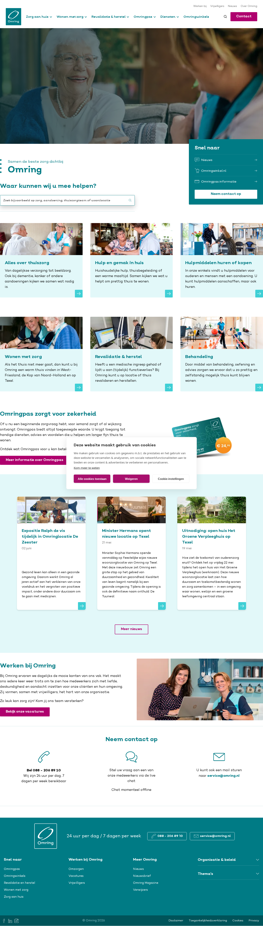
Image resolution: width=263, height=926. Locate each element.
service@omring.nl (223, 776)
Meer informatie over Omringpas (34, 460)
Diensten (167, 17)
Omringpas (143, 17)
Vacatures (76, 876)
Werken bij (200, 6)
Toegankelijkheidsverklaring (208, 920)
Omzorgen (76, 869)
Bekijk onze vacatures (25, 711)
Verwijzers (140, 889)
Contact (243, 16)
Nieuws (232, 6)
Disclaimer (176, 920)
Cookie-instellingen (171, 478)
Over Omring (249, 6)
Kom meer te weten (87, 467)
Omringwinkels (196, 17)
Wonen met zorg (70, 17)
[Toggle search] (225, 16)
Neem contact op (226, 194)
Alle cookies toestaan (92, 478)
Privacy (254, 920)
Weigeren (131, 478)
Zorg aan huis (37, 17)
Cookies (237, 920)
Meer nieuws (131, 629)
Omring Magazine (145, 883)
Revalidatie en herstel (19, 883)
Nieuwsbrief (142, 876)
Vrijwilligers (217, 6)
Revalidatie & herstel (108, 17)
